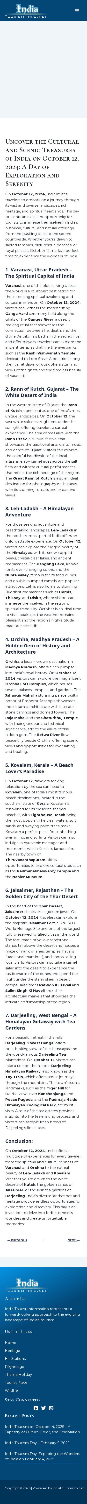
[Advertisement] (43, 71)
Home (10, 1343)
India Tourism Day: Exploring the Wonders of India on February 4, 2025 (42, 1456)
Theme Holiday (18, 1374)
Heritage (12, 1351)
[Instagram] (51, 1408)
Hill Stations (15, 1358)
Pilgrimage (14, 1366)
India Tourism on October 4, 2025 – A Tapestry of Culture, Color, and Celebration (42, 1429)
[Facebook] (35, 1408)
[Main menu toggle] (77, 11)
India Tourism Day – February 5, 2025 (37, 1443)
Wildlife (11, 1390)
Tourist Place (16, 1382)
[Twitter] (43, 1408)
